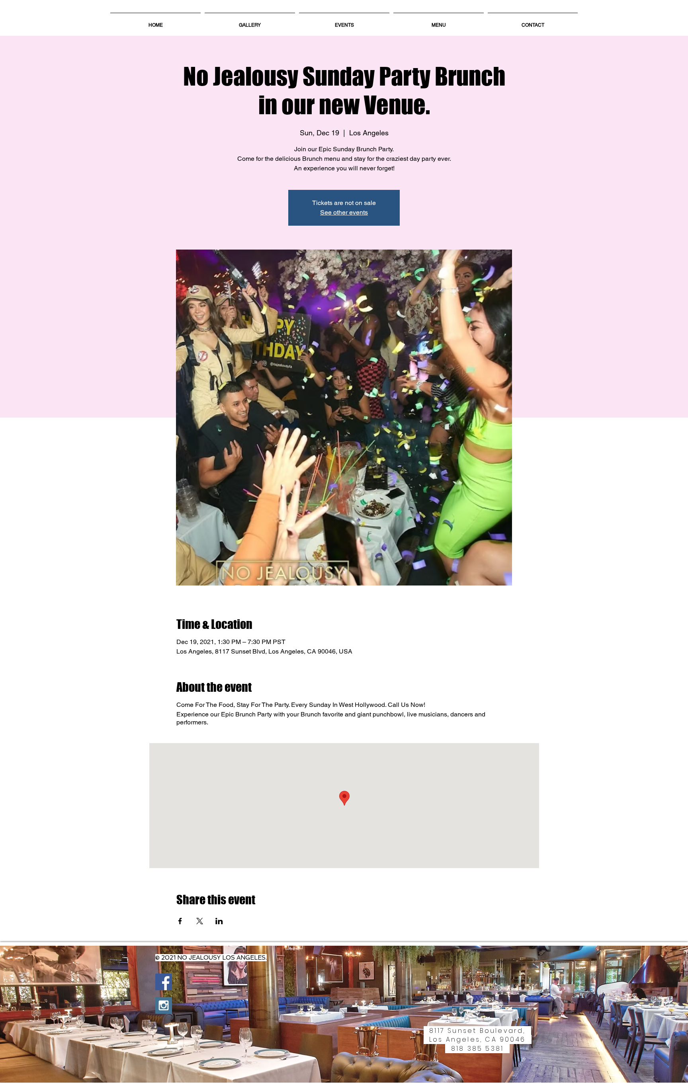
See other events (344, 212)
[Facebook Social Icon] (163, 982)
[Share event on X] (199, 921)
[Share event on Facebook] (180, 921)
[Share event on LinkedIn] (219, 921)
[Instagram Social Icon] (163, 1005)
